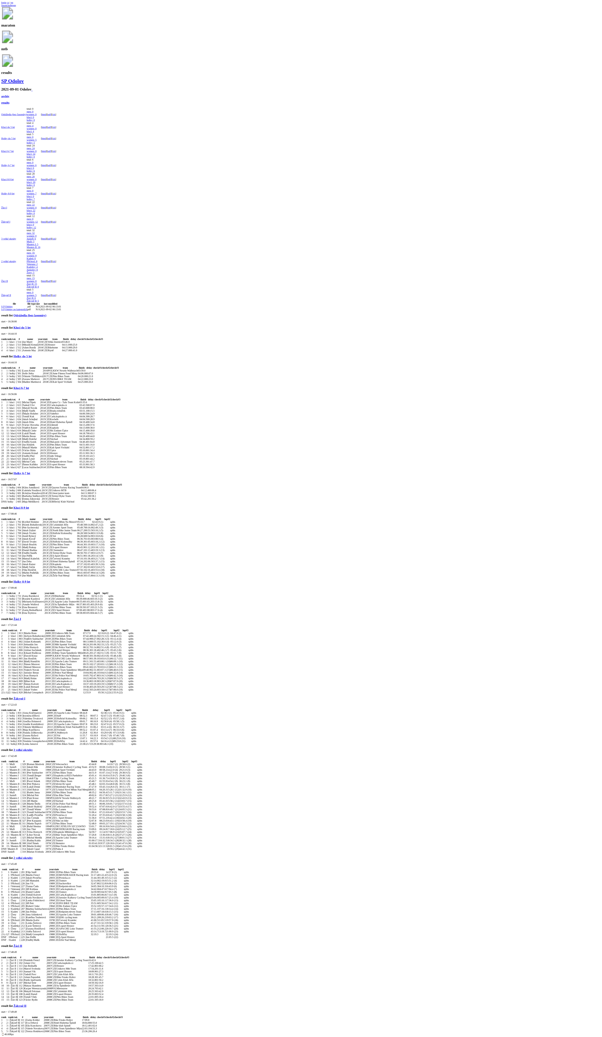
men (30, 111)
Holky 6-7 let (7, 165)
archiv (5, 96)
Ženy (30, 272)
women (32, 114)
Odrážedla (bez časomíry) (14, 114)
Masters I (32, 244)
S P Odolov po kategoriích (14, 309)
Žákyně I (5, 221)
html (44, 114)
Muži (30, 241)
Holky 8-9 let (7, 193)
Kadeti (31, 258)
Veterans (32, 264)
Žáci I (4, 207)
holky (31, 120)
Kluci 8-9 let (7, 179)
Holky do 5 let (8, 138)
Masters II (33, 247)
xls (54, 114)
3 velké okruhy (8, 238)
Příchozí (32, 261)
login (3, 2)
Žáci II (4, 281)
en (12, 2)
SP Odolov (12, 81)
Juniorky (32, 270)
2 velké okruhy (8, 261)
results (5, 102)
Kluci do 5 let (8, 127)
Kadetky (32, 267)
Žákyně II (33, 286)
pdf (49, 114)
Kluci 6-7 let (7, 151)
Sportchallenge (8, 5)
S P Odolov (7, 306)
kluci (30, 117)
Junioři (31, 238)
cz (8, 2)
